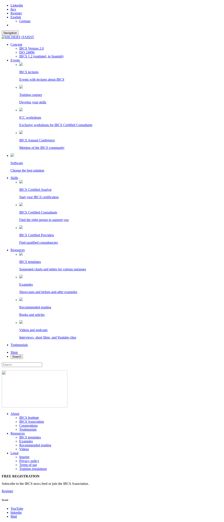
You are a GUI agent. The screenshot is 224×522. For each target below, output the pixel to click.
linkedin (16, 512)
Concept (16, 44)
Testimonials (19, 345)
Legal (14, 453)
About (14, 414)
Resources (17, 250)
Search (16, 356)
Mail (13, 516)
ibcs (13, 9)
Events (15, 60)
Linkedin (16, 5)
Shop (14, 352)
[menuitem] (15, 17)
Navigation (10, 33)
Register (16, 13)
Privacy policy (29, 461)
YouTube (16, 508)
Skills (14, 178)
